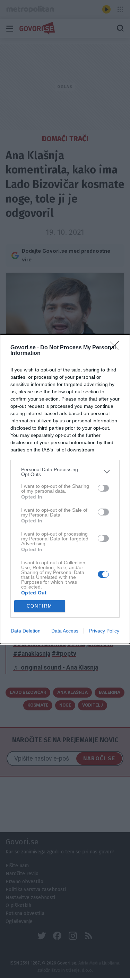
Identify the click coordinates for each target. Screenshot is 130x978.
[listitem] (65, 472)
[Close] (116, 348)
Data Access (64, 631)
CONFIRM (39, 606)
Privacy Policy (104, 631)
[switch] (103, 488)
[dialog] (65, 489)
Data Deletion (26, 631)
